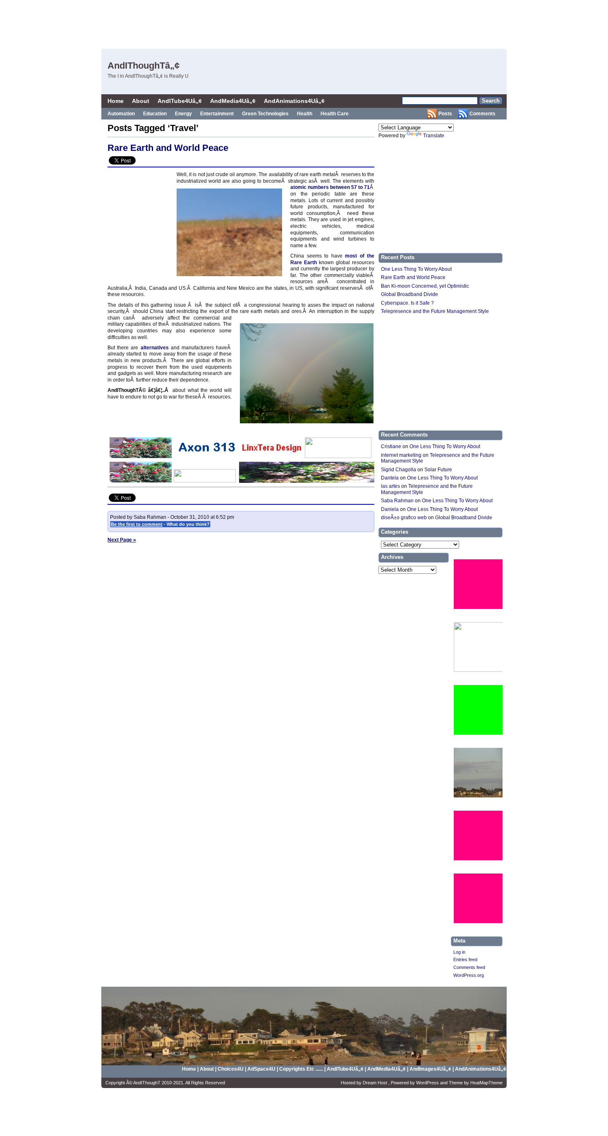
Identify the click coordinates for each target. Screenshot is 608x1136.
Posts (445, 114)
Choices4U (231, 1069)
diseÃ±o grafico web (404, 517)
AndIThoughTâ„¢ (144, 65)
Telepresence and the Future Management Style (435, 311)
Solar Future (438, 470)
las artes (390, 486)
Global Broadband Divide (409, 294)
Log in (459, 952)
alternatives (155, 348)
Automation (121, 114)
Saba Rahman (397, 501)
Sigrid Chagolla (398, 470)
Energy (183, 114)
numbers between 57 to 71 (339, 187)
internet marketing (401, 455)
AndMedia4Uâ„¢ (233, 101)
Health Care (335, 114)
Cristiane (391, 446)
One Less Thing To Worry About (416, 269)
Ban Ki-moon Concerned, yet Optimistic (425, 286)
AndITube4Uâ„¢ (180, 101)
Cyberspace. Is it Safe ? (407, 303)
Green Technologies (265, 114)
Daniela (390, 509)
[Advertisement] (354, 22)
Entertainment (217, 114)
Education (155, 114)
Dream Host (375, 1082)
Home (116, 101)
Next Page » (122, 540)
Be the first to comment (137, 524)
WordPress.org (468, 975)
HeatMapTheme (486, 1082)
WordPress (428, 1082)
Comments (482, 114)
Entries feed (465, 959)
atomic (299, 187)
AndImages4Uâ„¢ (430, 1069)
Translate (433, 135)
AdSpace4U (262, 1069)
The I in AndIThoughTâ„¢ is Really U (148, 76)
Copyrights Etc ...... (301, 1069)
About (140, 101)
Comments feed (469, 967)
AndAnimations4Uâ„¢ (294, 101)
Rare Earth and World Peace (168, 148)
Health (304, 114)
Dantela (390, 478)
